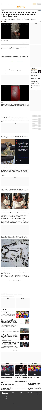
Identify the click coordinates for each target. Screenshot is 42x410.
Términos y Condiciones (37, 393)
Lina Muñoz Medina (6, 21)
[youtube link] (3, 398)
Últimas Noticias (13, 402)
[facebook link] (3, 396)
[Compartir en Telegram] (26, 43)
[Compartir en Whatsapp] (20, 43)
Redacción (21, 393)
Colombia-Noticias (11, 296)
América (13, 393)
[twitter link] (5, 396)
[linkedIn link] (6, 398)
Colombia (2, 10)
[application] (15, 31)
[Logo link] (21, 6)
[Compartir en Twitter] (23, 43)
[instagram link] (6, 396)
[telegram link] (5, 398)
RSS (13, 403)
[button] (15, 31)
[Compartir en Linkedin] (25, 43)
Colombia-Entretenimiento (4, 296)
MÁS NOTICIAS (15, 350)
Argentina (29, 393)
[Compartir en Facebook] (22, 43)
